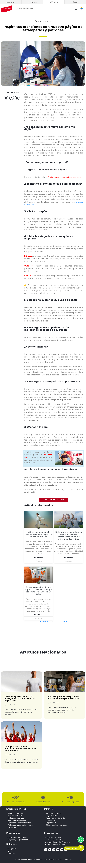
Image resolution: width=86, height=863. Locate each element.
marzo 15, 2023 (44, 21)
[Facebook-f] (49, 849)
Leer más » (38, 557)
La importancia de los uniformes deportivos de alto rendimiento (20, 748)
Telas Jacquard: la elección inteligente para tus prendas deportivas (19, 698)
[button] (76, 9)
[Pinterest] (61, 849)
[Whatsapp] (65, 849)
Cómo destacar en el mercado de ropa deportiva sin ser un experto (38, 534)
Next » (65, 622)
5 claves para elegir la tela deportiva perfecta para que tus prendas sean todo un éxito (38, 590)
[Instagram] (45, 849)
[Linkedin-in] (53, 849)
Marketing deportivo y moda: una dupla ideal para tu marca (63, 697)
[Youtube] (57, 849)
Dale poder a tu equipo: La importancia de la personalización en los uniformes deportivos (68, 535)
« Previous (43, 622)
